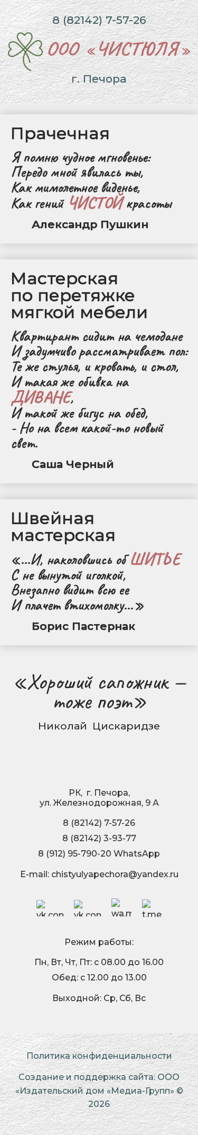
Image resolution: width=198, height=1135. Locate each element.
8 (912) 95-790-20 (74, 854)
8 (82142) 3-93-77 (99, 838)
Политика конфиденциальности (99, 1056)
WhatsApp (137, 854)
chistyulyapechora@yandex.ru (114, 874)
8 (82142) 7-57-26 (99, 19)
